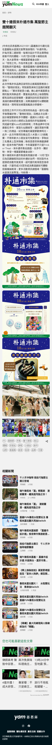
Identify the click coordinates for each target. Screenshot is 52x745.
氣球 (27, 450)
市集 (19, 440)
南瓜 (36, 440)
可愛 (40, 450)
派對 (5, 450)
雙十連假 (27, 440)
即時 (9, 13)
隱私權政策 (21, 731)
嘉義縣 (13, 450)
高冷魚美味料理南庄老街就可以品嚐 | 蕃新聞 (25, 662)
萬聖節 (11, 440)
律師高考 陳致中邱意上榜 (9, 662)
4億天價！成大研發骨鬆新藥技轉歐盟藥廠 (9, 685)
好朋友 (13, 445)
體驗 (5, 445)
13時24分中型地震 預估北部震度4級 (42, 662)
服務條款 (11, 731)
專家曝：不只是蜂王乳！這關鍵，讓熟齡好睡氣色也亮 (25, 685)
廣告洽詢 (32, 731)
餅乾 (20, 445)
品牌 (34, 450)
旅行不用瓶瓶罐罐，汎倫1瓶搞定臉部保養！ (41, 685)
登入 (47, 4)
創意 (20, 450)
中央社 (5, 32)
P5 (4, 440)
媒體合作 (41, 731)
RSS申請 (40, 4)
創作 (36, 445)
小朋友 (28, 445)
